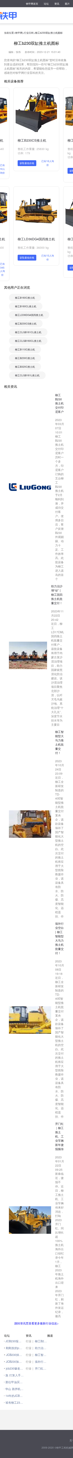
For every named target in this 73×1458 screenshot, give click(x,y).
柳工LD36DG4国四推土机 (36, 239)
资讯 (56, 3)
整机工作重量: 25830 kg (33, 149)
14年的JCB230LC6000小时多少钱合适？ (14, 1396)
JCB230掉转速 (15, 1355)
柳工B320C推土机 (25, 366)
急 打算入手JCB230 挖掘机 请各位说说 (14, 1375)
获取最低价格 (27, 163)
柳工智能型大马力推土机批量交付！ (41, 1355)
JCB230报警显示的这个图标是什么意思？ (14, 1341)
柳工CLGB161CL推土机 (28, 332)
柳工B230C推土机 (25, 358)
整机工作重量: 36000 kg (33, 248)
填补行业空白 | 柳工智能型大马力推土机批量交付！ (41, 1362)
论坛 (46, 3)
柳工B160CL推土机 (25, 306)
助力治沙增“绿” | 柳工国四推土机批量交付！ (41, 1348)
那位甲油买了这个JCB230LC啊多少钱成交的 (14, 1382)
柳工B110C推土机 (25, 349)
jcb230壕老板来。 (15, 1368)
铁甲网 (19, 32)
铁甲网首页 (32, 3)
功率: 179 (24, 153)
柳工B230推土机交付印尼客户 (41, 1341)
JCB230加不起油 (15, 1362)
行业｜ (30, 1341)
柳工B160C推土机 (25, 297)
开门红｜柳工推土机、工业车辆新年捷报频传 (41, 1368)
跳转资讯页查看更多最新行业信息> (36, 1323)
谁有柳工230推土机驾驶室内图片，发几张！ (14, 1402)
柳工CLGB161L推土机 (27, 375)
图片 (67, 3)
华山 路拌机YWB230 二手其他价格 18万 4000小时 (14, 1389)
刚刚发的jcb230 (15, 1348)
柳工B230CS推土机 (32, 140)
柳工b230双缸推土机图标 (49, 32)
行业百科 (29, 32)
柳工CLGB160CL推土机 (28, 340)
